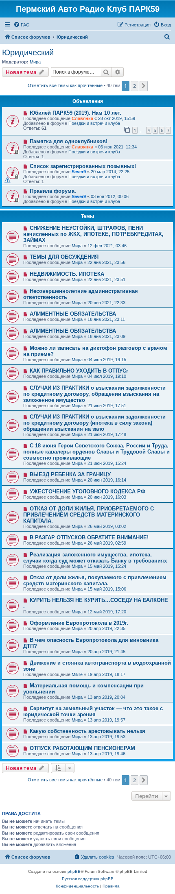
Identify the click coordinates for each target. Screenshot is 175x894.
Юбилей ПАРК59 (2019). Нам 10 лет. (75, 113)
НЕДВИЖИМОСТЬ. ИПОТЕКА (67, 274)
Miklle (77, 674)
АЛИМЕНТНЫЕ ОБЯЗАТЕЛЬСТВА (73, 314)
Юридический (28, 52)
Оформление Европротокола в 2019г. (79, 623)
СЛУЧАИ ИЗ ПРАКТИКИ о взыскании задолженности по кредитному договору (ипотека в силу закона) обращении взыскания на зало (94, 423)
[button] (144, 86)
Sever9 (79, 171)
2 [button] (134, 85)
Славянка (82, 118)
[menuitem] (21, 25)
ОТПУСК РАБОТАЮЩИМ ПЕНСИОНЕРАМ (82, 748)
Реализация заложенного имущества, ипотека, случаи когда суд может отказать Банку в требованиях (95, 558)
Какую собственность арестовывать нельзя (87, 731)
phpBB (74, 871)
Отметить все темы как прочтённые (65, 85)
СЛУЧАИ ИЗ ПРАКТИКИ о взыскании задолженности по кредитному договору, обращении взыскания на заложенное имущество (94, 394)
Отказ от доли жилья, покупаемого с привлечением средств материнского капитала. (94, 580)
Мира (35, 61)
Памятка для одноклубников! (68, 141)
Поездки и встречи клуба (94, 123)
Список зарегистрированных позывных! (83, 166)
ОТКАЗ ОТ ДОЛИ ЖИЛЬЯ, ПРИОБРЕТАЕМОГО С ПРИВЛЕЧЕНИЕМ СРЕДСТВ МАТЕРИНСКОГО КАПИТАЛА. (88, 515)
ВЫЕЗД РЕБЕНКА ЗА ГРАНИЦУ (70, 474)
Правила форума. (53, 191)
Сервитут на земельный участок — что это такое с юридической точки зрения (93, 711)
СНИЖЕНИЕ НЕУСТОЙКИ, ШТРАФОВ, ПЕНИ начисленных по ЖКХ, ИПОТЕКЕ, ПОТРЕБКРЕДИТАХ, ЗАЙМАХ (93, 234)
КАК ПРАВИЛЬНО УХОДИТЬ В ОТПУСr (79, 371)
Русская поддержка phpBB (88, 879)
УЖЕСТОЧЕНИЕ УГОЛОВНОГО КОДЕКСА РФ (87, 491)
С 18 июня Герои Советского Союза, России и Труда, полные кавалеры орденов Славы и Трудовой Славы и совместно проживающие (96, 452)
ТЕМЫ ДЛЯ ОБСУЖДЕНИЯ (64, 257)
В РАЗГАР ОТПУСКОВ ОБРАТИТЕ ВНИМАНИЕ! (89, 537)
